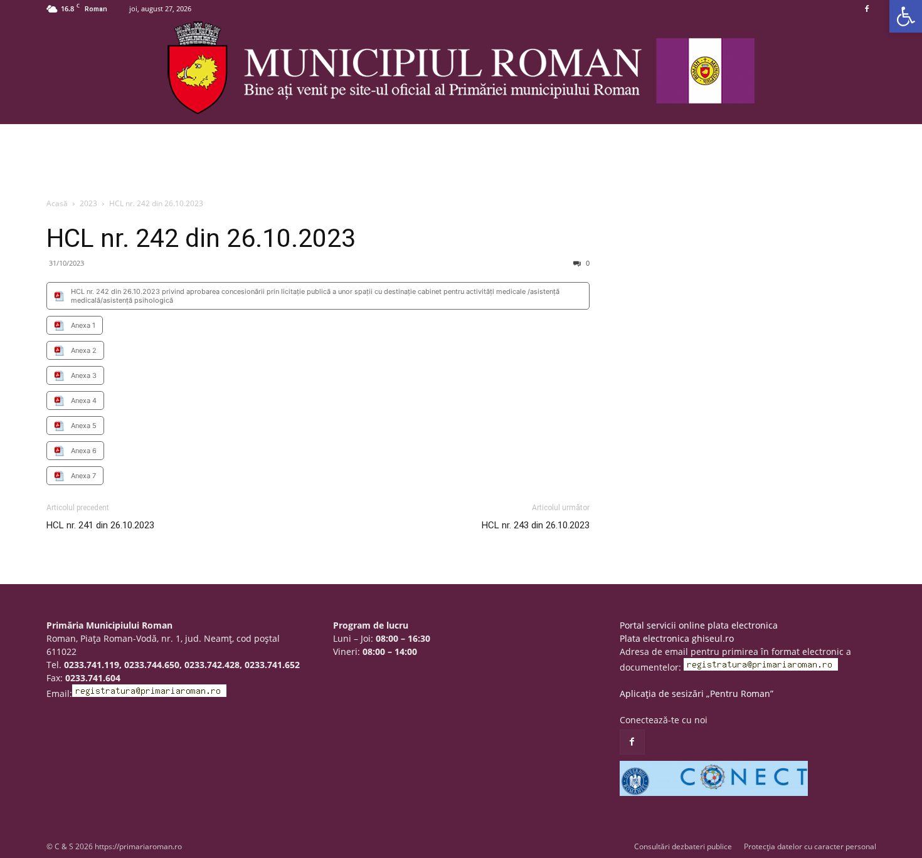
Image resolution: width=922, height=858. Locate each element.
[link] (905, 16)
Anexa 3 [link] (84, 375)
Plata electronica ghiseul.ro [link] (677, 638)
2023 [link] (88, 203)
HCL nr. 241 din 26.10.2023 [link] (100, 525)
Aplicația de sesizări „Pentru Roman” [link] (696, 693)
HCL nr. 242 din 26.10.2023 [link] (201, 238)
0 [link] (587, 263)
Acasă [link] (57, 203)
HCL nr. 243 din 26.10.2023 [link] (536, 525)
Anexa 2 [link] (84, 350)
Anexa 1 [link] (83, 325)
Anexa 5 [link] (84, 425)
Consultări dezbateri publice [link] (683, 846)
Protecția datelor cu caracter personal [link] (810, 846)
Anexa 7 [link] (83, 475)
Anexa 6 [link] (84, 450)
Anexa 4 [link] (84, 400)
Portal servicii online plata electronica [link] (699, 625)
